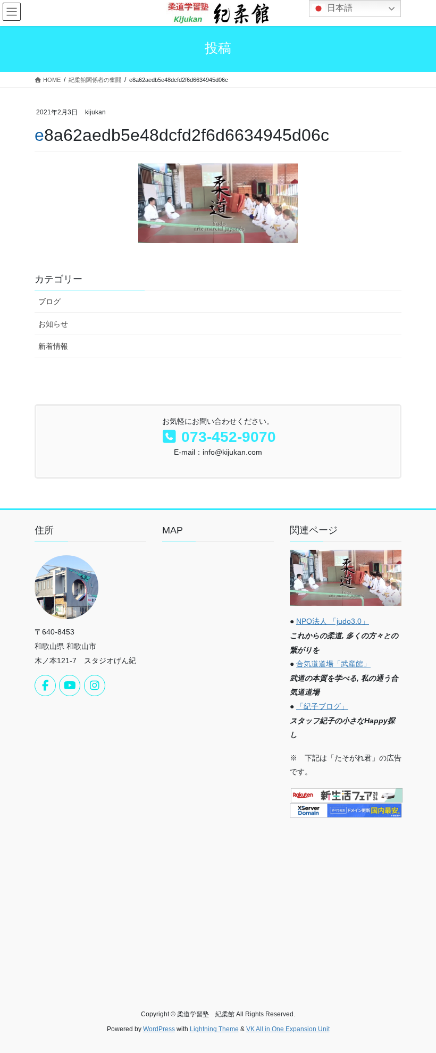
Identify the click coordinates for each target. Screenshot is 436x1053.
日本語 (339, 7)
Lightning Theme (214, 1029)
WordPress (159, 1029)
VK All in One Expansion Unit (288, 1029)
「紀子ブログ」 (322, 706)
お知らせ (53, 324)
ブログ (49, 301)
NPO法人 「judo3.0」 (332, 621)
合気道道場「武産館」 (333, 663)
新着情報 (53, 346)
